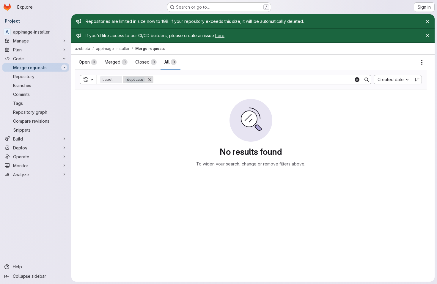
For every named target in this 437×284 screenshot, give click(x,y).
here (219, 35)
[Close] (427, 21)
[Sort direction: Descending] (417, 79)
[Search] (366, 79)
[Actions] (422, 62)
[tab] (88, 62)
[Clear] (357, 79)
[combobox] (393, 79)
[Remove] (149, 79)
